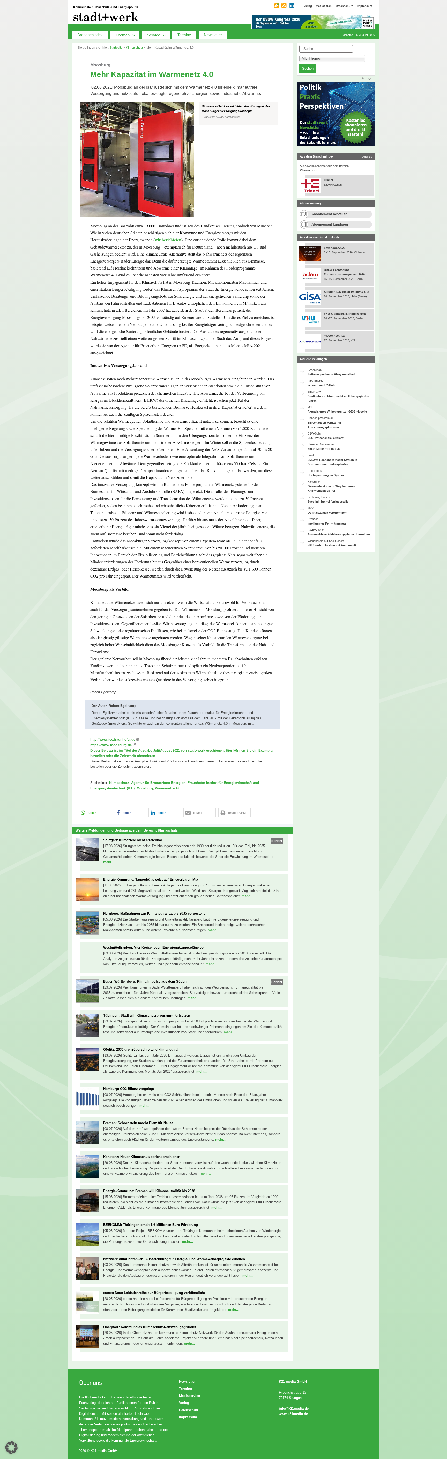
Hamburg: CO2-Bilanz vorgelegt (128, 1089)
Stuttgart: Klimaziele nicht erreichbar (132, 840)
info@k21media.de (294, 1408)
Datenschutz (189, 1410)
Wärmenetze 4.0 (167, 788)
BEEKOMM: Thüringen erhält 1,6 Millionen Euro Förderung (150, 1225)
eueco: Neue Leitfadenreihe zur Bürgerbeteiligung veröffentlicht (154, 1293)
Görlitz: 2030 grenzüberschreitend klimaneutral (140, 1049)
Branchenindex (90, 35)
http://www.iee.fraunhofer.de (112, 740)
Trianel (328, 180)
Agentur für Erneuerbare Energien (158, 783)
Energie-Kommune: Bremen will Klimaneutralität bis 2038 (149, 1191)
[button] (182, 159)
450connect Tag (334, 335)
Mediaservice (189, 1396)
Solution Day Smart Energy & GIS (346, 291)
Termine (184, 35)
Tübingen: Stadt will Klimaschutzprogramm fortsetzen (146, 1015)
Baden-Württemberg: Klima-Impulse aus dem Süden (145, 981)
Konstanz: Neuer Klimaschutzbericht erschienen (141, 1157)
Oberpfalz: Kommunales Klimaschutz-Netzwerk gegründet (149, 1327)
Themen (123, 35)
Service (153, 35)
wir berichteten (168, 240)
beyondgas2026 (335, 247)
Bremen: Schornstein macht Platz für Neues (138, 1123)
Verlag (184, 1403)
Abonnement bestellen (329, 214)
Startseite (116, 47)
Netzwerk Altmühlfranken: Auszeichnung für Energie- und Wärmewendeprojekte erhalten (174, 1259)
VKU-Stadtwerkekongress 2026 (345, 313)
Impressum (188, 1417)
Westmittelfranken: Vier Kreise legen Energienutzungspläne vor (154, 947)
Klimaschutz (134, 47)
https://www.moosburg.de (111, 745)
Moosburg (145, 788)
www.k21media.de (293, 1414)
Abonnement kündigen (329, 224)
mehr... (108, 862)
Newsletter (213, 35)
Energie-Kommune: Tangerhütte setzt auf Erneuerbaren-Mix (150, 879)
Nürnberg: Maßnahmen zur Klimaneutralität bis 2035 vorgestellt (154, 913)
